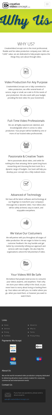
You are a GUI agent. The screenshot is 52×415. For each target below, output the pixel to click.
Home (34, 19)
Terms (32, 332)
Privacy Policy (35, 336)
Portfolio (7, 336)
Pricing (6, 332)
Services (7, 329)
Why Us (32, 329)
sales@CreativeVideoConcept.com (16, 399)
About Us (33, 325)
